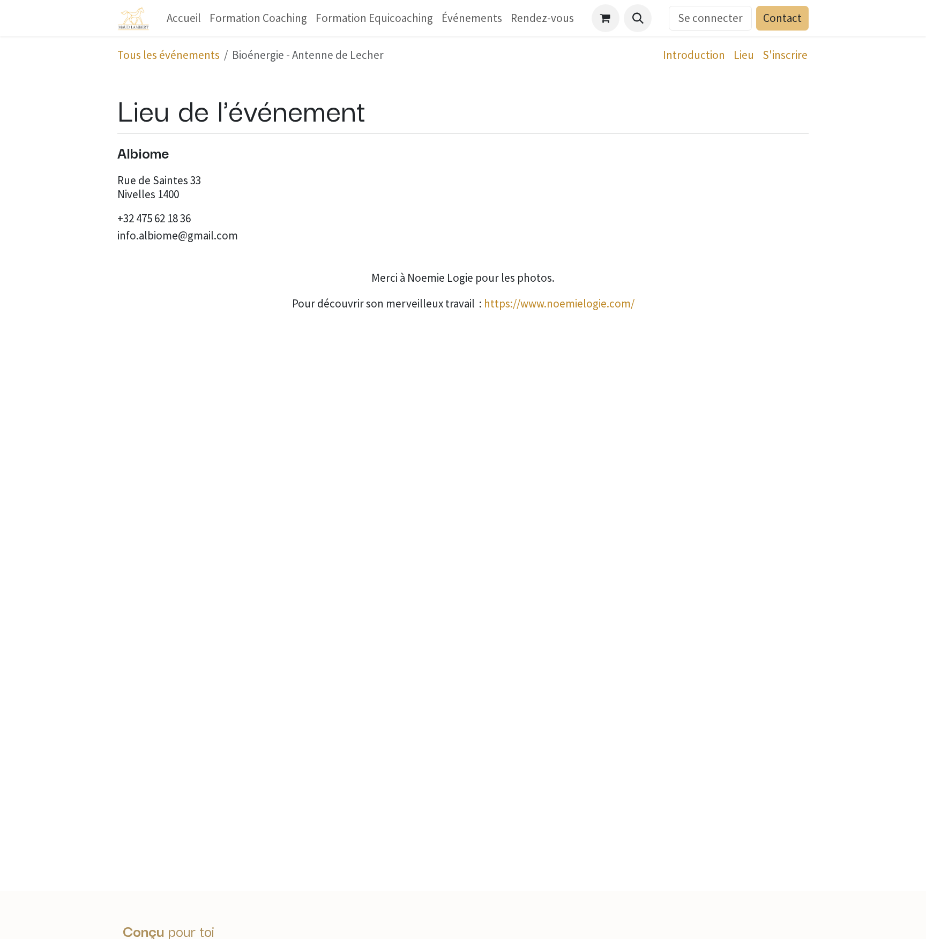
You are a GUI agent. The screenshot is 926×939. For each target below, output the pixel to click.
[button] (638, 18)
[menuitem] (183, 18)
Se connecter (710, 18)
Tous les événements (168, 55)
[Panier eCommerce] (605, 18)
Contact (782, 18)
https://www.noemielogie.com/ (559, 303)
